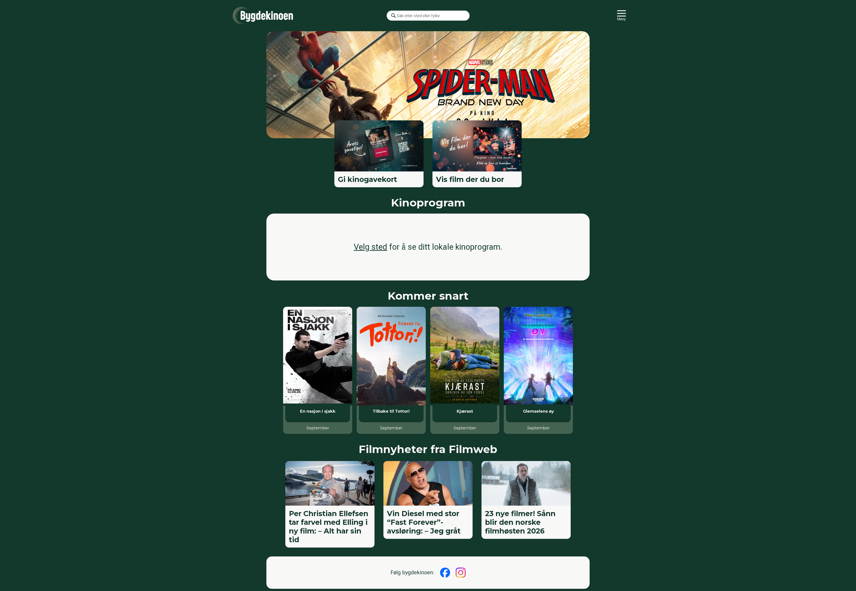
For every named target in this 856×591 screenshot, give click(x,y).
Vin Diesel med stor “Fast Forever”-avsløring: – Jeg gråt (424, 522)
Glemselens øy (538, 411)
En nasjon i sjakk (317, 411)
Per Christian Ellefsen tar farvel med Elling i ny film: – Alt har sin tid (328, 526)
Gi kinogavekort (367, 179)
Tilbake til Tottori (391, 411)
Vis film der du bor (470, 179)
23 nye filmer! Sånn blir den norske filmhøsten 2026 (520, 522)
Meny (621, 19)
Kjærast (465, 411)
